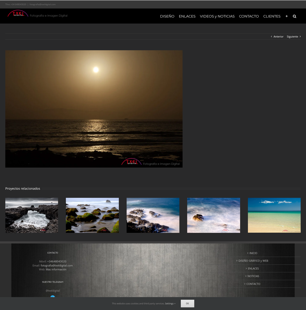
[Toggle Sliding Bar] (286, 15)
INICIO (253, 253)
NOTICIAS (253, 276)
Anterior (279, 36)
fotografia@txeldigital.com (43, 4)
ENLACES (253, 268)
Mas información (56, 269)
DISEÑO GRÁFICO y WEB (253, 260)
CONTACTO (253, 284)
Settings (169, 303)
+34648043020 (56, 261)
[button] (294, 15)
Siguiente (292, 36)
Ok (187, 303)
